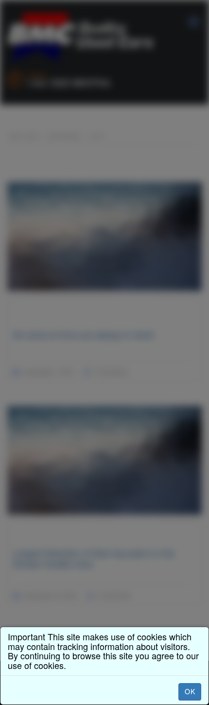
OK (190, 691)
